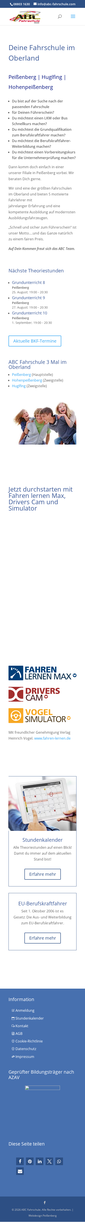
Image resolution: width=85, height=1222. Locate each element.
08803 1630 (21, 4)
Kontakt (21, 1025)
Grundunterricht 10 (29, 313)
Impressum (24, 1056)
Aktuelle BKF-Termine (34, 341)
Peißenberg (21, 374)
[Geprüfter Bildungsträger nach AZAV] (42, 1110)
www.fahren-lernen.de (52, 738)
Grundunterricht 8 (28, 282)
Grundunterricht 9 (28, 297)
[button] (20, 1161)
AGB (18, 1033)
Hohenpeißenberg (27, 380)
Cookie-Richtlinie (29, 1041)
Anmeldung (24, 1010)
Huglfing (19, 386)
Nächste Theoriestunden (36, 270)
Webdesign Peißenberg (43, 1215)
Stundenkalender (29, 1018)
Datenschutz (25, 1048)
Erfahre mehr (42, 874)
